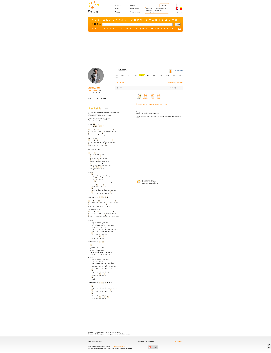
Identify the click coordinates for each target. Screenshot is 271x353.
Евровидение (94, 88)
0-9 (171, 28)
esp (181, 12)
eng (177, 12)
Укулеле (145, 98)
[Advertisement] (135, 50)
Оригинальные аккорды (175, 82)
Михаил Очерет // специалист (109, 112)
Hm (116, 77)
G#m (167, 75)
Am (174, 75)
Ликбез (132, 5)
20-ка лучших (179, 70)
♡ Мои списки (135, 12)
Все (179, 28)
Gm (161, 75)
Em (94, 124)
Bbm (180, 75)
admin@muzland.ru (119, 346)
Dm (129, 75)
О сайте (118, 5)
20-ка (152, 98)
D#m (135, 75)
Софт (117, 8)
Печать (159, 98)
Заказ (164, 5)
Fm (148, 75)
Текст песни (119, 82)
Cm (116, 75)
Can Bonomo (93, 90)
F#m (154, 75)
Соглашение (178, 341)
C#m (122, 75)
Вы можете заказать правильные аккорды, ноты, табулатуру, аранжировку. (156, 10)
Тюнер (117, 12)
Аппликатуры (134, 8)
